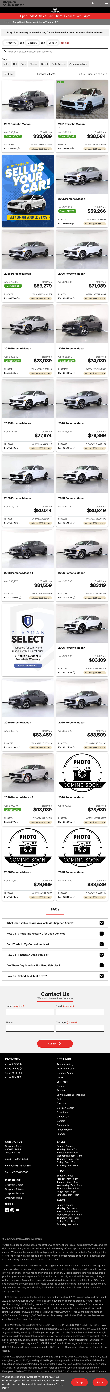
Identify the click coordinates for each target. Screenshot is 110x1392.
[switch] (106, 3)
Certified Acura (65, 1073)
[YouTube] (17, 1210)
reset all (65, 42)
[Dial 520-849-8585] (99, 3)
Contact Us (63, 1116)
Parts (59, 1099)
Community (63, 1125)
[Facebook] (6, 1210)
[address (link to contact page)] (92, 3)
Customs (61, 1103)
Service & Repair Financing (71, 1094)
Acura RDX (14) (13, 1077)
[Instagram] (12, 1210)
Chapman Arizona (14, 1189)
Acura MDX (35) (13, 1073)
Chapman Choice (14, 1184)
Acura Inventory (65, 1064)
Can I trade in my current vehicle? (27, 944)
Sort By (81, 74)
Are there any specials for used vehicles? (33, 965)
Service (61, 1090)
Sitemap (61, 1133)
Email (65, 1006)
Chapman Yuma (13, 1197)
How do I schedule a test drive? (26, 976)
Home (6, 22)
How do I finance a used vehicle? (27, 954)
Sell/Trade (62, 1081)
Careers (61, 1120)
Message (67, 1022)
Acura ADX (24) (13, 1064)
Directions (62, 1112)
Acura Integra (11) (14, 1068)
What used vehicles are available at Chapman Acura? (39, 923)
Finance (61, 1086)
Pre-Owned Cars (65, 1068)
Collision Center (65, 1107)
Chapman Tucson (14, 1193)
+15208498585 (20, 1158)
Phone (9, 1022)
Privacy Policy (64, 1129)
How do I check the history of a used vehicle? (35, 933)
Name (15, 1006)
